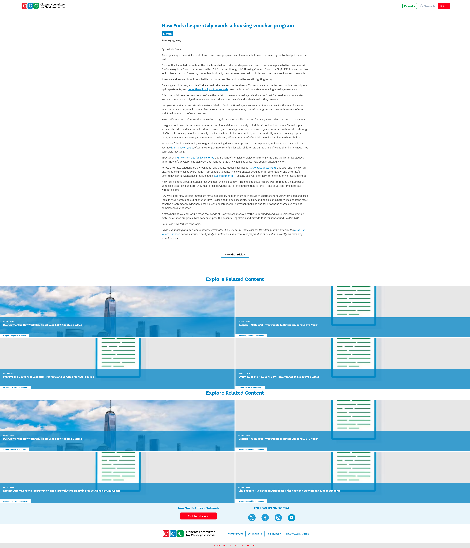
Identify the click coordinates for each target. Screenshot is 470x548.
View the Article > (235, 254)
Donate (409, 5)
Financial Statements (297, 533)
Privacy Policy (235, 533)
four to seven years (182, 147)
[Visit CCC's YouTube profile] (291, 517)
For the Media (274, 533)
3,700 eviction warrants (262, 167)
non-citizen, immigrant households (208, 89)
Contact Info (255, 533)
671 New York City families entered (194, 157)
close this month (223, 175)
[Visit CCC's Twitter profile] (252, 517)
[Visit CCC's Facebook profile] (265, 517)
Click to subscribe (198, 516)
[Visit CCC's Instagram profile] (278, 517)
